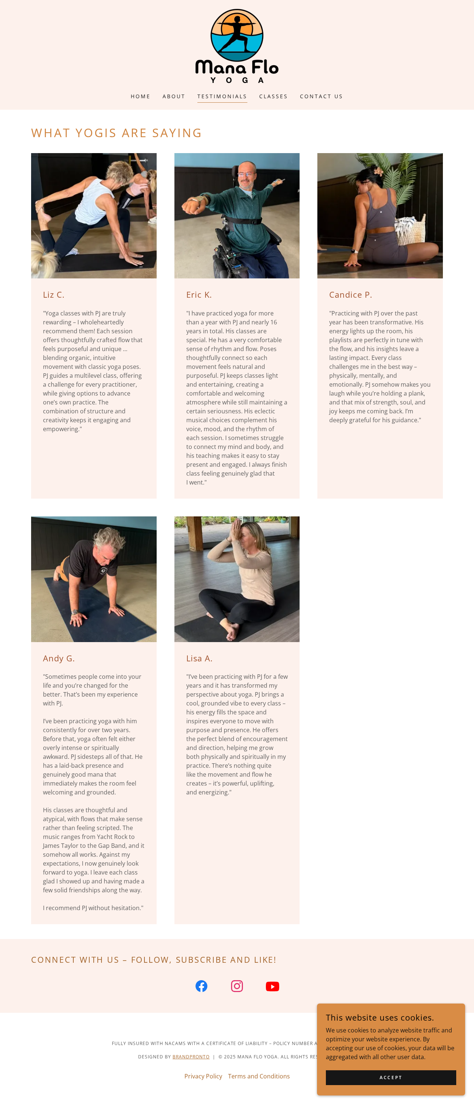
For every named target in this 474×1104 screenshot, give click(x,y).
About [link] (174, 96)
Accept (391, 1077)
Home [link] (141, 96)
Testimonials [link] (222, 96)
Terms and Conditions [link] (259, 1076)
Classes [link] (273, 96)
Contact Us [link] (321, 96)
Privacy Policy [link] (203, 1076)
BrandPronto (191, 1057)
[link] (237, 45)
